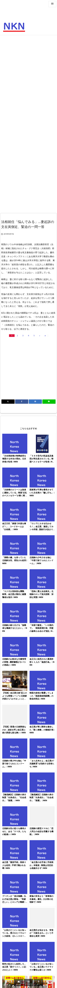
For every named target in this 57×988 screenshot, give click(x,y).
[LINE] (49, 401)
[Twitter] (8, 401)
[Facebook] (21, 401)
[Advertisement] (28, 66)
